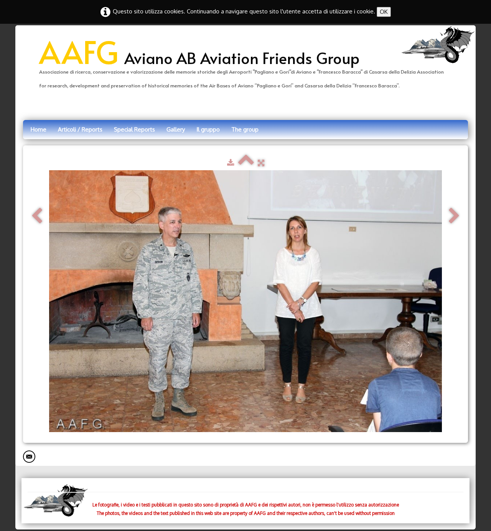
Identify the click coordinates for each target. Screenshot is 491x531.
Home (38, 129)
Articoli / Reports (80, 129)
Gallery (175, 129)
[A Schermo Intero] (261, 162)
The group (245, 129)
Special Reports (134, 129)
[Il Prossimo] (454, 216)
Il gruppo (208, 129)
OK (384, 11)
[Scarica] (230, 162)
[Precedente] (37, 216)
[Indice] (246, 162)
